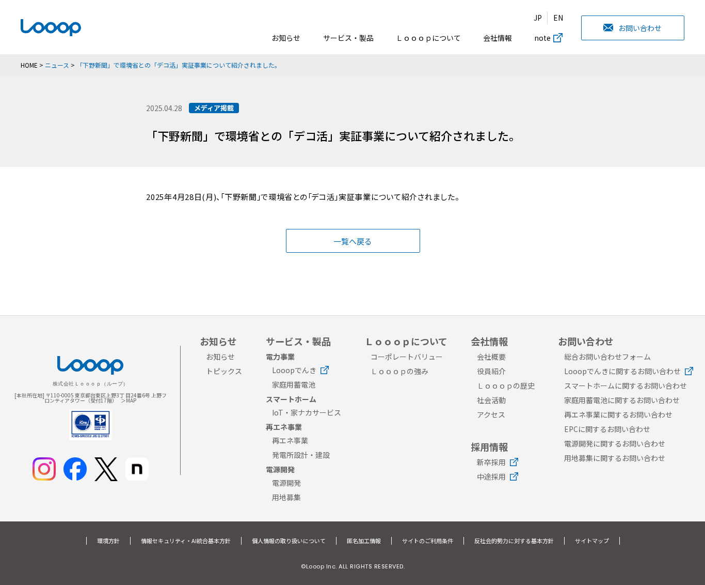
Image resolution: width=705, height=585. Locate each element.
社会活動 (491, 400)
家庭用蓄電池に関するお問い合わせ (622, 400)
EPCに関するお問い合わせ (607, 429)
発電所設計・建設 (301, 455)
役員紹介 (491, 371)
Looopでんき (294, 370)
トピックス (224, 371)
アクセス (491, 414)
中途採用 (491, 476)
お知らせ (285, 38)
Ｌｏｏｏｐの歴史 (506, 385)
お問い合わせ (640, 28)
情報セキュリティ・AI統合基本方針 (186, 540)
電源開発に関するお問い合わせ (614, 443)
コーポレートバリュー (407, 356)
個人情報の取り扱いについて (289, 540)
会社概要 (491, 356)
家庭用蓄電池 (293, 384)
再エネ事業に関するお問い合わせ (618, 414)
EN (558, 17)
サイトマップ (592, 540)
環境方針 (108, 540)
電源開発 (286, 483)
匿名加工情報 (364, 540)
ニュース (57, 64)
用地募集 (286, 497)
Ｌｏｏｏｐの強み (399, 371)
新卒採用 (491, 462)
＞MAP (128, 400)
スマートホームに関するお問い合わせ (625, 385)
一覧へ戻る (352, 241)
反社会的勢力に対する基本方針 (514, 540)
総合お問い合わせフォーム (607, 356)
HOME (29, 64)
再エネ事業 (290, 440)
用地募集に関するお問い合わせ (614, 458)
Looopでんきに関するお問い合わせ (622, 371)
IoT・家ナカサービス (306, 412)
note (542, 38)
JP (538, 17)
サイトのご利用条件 (427, 540)
